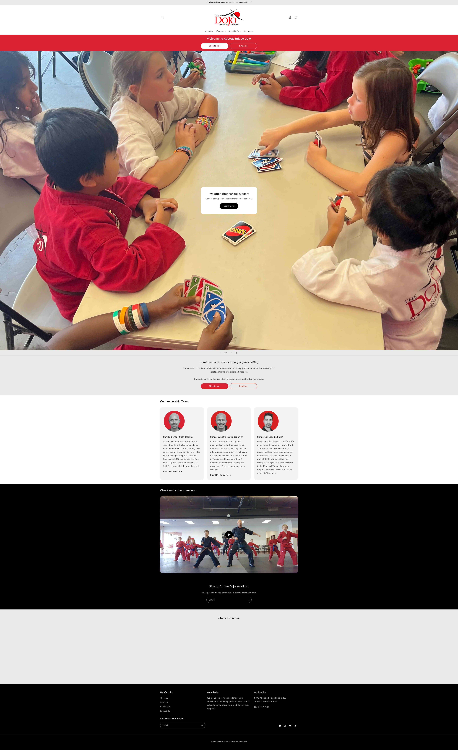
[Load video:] (229, 534)
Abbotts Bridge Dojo (224, 741)
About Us (164, 698)
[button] (163, 17)
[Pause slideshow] (237, 352)
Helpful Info (165, 707)
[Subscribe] (248, 600)
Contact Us (165, 711)
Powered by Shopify (239, 741)
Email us (243, 46)
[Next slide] (231, 352)
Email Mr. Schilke (171, 471)
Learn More (188, 76)
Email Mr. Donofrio (219, 475)
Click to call (214, 46)
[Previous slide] (220, 352)
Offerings (164, 702)
